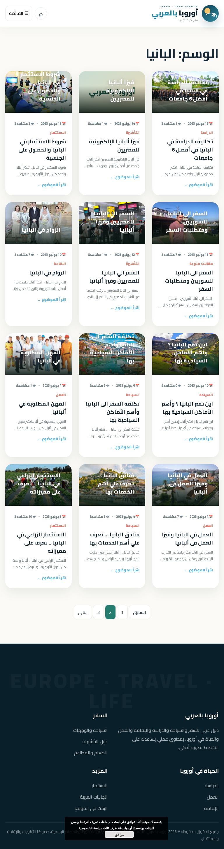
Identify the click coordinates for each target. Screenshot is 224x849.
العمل (213, 797)
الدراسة (212, 785)
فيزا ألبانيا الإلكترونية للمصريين (114, 145)
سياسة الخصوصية (90, 828)
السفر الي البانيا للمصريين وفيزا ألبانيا (114, 277)
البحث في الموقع (91, 808)
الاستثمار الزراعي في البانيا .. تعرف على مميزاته (41, 543)
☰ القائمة (19, 13)
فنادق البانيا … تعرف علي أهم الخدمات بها (114, 538)
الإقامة (211, 808)
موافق (119, 834)
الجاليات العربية (94, 797)
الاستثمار (100, 785)
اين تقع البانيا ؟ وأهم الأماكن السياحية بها (187, 408)
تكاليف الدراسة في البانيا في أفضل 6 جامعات (190, 150)
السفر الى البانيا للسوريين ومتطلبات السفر (189, 281)
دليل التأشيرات (95, 741)
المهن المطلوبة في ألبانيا (42, 408)
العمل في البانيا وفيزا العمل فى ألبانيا (187, 538)
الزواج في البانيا (47, 272)
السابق (139, 612)
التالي (83, 612)
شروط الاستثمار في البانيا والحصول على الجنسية (42, 150)
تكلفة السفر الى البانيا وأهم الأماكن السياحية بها (112, 412)
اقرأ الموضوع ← (198, 184)
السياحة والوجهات (90, 730)
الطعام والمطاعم (91, 752)
